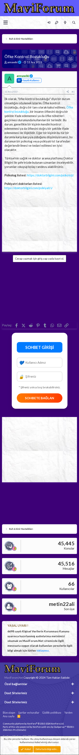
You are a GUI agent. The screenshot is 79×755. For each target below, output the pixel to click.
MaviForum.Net (13, 677)
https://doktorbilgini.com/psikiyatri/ (28, 188)
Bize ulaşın (9, 712)
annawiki (12, 62)
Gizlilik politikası (51, 712)
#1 (73, 91)
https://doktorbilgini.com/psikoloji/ (50, 175)
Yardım (68, 712)
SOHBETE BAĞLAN (39, 398)
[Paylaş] (67, 92)
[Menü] (5, 22)
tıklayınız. (42, 650)
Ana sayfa (8, 716)
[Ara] (73, 22)
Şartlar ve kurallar (28, 712)
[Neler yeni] (65, 22)
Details (21, 730)
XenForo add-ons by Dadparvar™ (50, 727)
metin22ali (62, 604)
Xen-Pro (12, 730)
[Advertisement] (39, 219)
